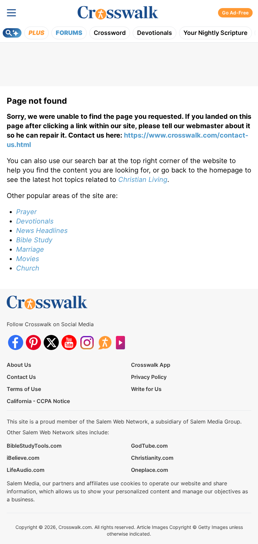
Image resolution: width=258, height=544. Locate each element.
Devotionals (154, 32)
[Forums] (104, 342)
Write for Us (146, 389)
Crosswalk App (150, 364)
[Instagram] (86, 342)
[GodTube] (122, 342)
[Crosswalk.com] (118, 13)
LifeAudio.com (25, 469)
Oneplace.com (149, 469)
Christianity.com (152, 457)
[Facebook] (15, 342)
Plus (36, 32)
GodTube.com (149, 445)
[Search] (12, 33)
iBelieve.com (23, 457)
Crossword (110, 32)
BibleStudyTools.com (34, 445)
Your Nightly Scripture (215, 32)
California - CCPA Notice (38, 401)
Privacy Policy (149, 377)
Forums (69, 32)
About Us (19, 364)
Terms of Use (24, 389)
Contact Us (21, 377)
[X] (51, 342)
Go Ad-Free (235, 12)
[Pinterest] (33, 342)
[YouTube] (69, 342)
